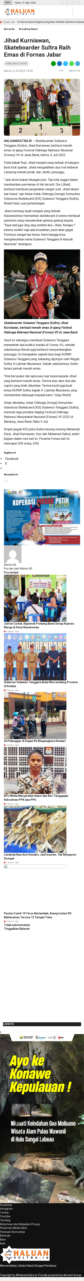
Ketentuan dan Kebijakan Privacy (20, 1224)
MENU (8, 3)
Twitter (4, 1212)
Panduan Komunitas (12, 1231)
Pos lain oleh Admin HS (18, 568)
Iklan (3, 1239)
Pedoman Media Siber (13, 1227)
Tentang (5, 1220)
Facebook (6, 1204)
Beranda (9, 29)
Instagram (6, 1208)
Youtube (5, 1216)
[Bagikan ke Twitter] (66, 63)
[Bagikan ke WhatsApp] (72, 63)
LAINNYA (8, 1024)
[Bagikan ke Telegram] (77, 63)
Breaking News (28, 29)
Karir (3, 1243)
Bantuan (5, 1235)
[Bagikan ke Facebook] (59, 63)
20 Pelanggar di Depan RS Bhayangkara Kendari (35, 741)
